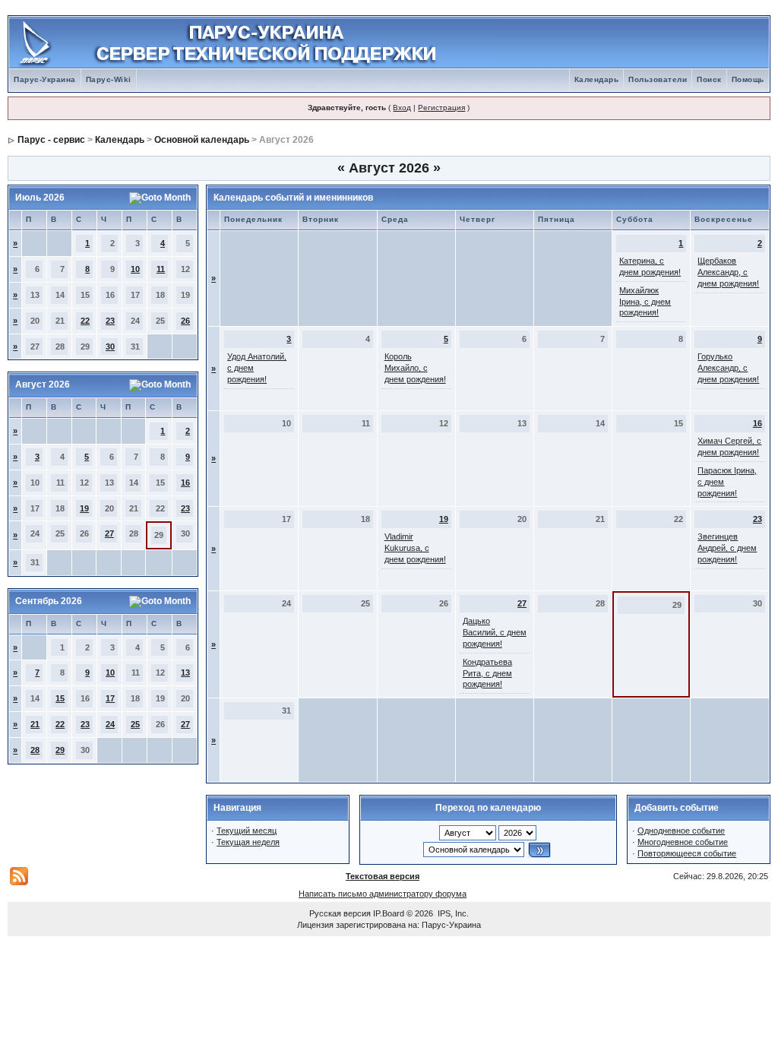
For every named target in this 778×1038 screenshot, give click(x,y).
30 (110, 346)
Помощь (748, 79)
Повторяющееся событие (686, 853)
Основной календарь (201, 139)
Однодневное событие (681, 830)
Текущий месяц (247, 830)
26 (185, 320)
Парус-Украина (45, 79)
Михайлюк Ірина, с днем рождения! (645, 302)
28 (35, 750)
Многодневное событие (682, 842)
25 (135, 724)
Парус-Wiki (108, 79)
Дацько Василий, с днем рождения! (495, 632)
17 (110, 698)
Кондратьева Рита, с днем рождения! (487, 673)
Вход (402, 107)
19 (84, 508)
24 (110, 724)
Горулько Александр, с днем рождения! (728, 368)
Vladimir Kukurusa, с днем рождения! (415, 548)
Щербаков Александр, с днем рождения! (728, 272)
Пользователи (657, 79)
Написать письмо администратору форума (382, 893)
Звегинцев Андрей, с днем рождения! (727, 548)
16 (185, 482)
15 (60, 698)
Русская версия (340, 913)
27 (109, 533)
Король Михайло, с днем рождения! (415, 368)
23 (110, 320)
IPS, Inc (452, 913)
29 (60, 750)
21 (35, 724)
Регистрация (441, 107)
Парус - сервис (51, 139)
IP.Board (388, 913)
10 (135, 269)
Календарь (596, 79)
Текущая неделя (248, 842)
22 (85, 320)
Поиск (709, 79)
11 (161, 269)
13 (185, 672)
